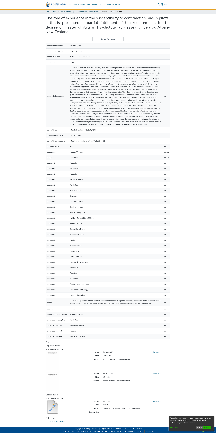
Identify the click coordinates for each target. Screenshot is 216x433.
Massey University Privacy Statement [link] (130, 431)
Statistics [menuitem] (116, 4)
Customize (174, 427)
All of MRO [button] (106, 4)
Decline (199, 427)
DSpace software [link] (108, 428)
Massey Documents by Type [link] (64, 12)
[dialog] (191, 423)
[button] (56, 4)
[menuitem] (106, 4)
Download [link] (156, 352)
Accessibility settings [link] (83, 431)
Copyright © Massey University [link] (86, 428)
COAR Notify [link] (209, 431)
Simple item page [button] (108, 39)
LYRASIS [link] (138, 428)
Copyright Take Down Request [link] (104, 431)
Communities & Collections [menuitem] (90, 4)
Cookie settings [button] (68, 431)
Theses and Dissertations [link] (88, 12)
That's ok (207, 427)
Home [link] (48, 12)
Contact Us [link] (150, 431)
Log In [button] (166, 4)
